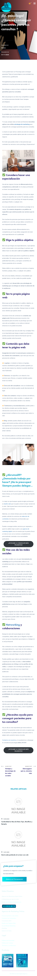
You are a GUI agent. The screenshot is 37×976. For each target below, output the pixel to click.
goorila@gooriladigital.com (13, 902)
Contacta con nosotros (9, 740)
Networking (13, 624)
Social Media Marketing (8, 926)
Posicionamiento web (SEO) (10, 916)
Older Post (10, 771)
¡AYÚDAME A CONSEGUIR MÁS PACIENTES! (18, 544)
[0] (30, 3)
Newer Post (26, 770)
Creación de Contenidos (9, 918)
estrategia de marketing (21, 124)
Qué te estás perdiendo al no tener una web (14, 855)
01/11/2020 (5, 55)
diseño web (7, 504)
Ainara (3, 48)
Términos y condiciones (9, 945)
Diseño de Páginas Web (9, 923)
